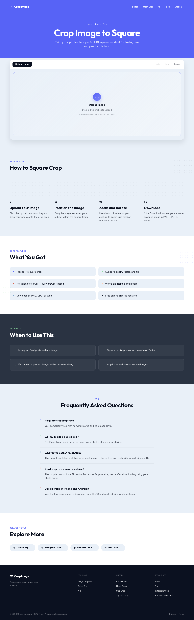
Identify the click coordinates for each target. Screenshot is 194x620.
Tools (157, 581)
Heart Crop (121, 586)
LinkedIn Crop (86, 547)
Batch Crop (147, 7)
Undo (157, 64)
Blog (168, 7)
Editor (135, 7)
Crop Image (21, 6)
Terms (181, 614)
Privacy (172, 614)
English (178, 7)
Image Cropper (85, 581)
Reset (177, 64)
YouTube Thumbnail (164, 595)
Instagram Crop (54, 547)
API (159, 7)
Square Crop (122, 595)
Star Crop (115, 547)
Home (89, 24)
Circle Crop (24, 547)
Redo (167, 64)
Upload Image (22, 64)
